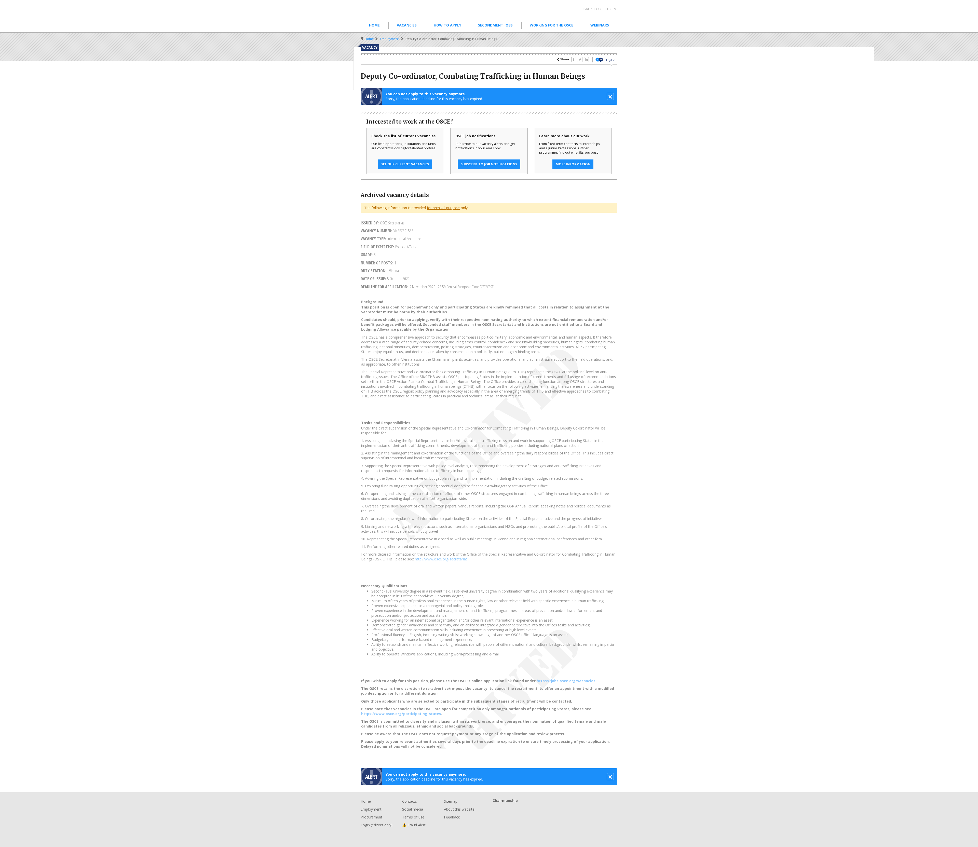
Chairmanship (555, 808)
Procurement (371, 817)
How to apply (447, 25)
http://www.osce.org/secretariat (441, 559)
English (610, 60)
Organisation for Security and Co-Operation (400, 9)
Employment (389, 39)
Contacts (409, 801)
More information (573, 164)
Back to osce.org (600, 8)
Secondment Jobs (495, 25)
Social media (412, 809)
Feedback (452, 817)
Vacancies (407, 25)
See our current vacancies (405, 164)
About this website (459, 809)
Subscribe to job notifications (489, 164)
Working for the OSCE (551, 25)
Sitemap (450, 801)
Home (374, 25)
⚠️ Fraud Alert (414, 825)
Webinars (599, 25)
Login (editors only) (376, 825)
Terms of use (413, 817)
